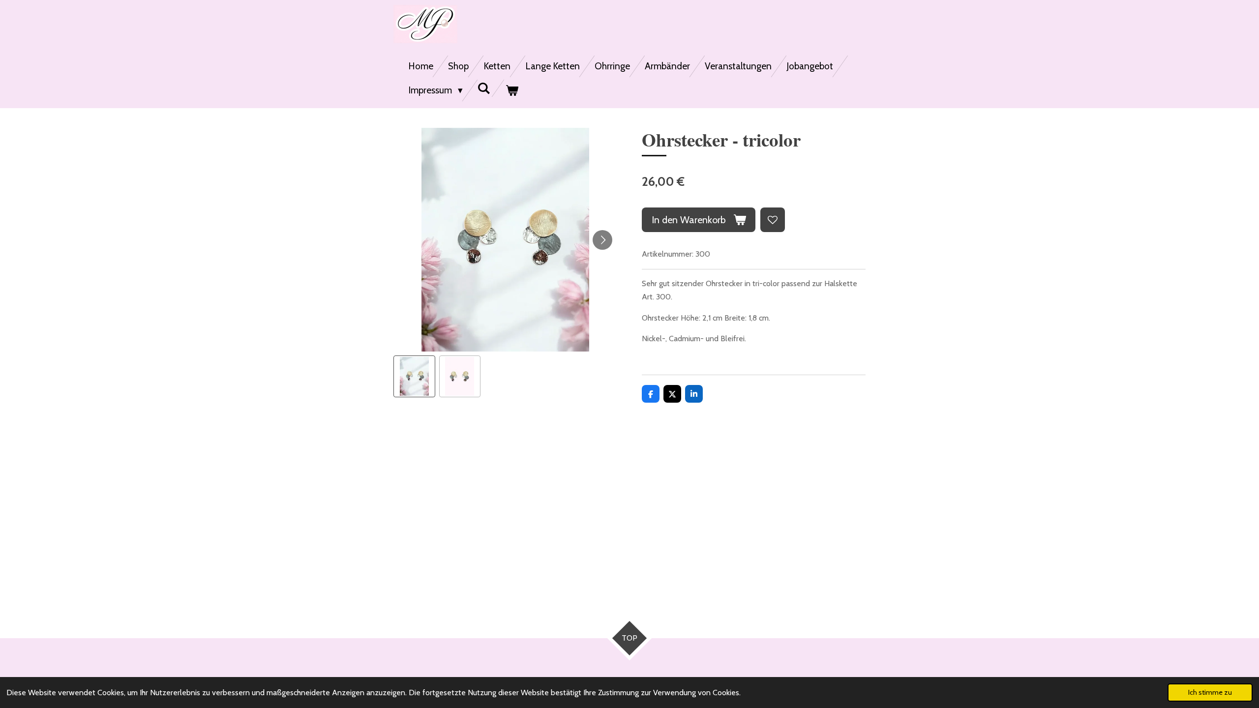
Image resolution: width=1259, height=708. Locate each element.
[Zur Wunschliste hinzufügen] (772, 219)
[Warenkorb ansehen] (512, 90)
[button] (414, 376)
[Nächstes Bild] (602, 240)
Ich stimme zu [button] (1210, 692)
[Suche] (484, 88)
